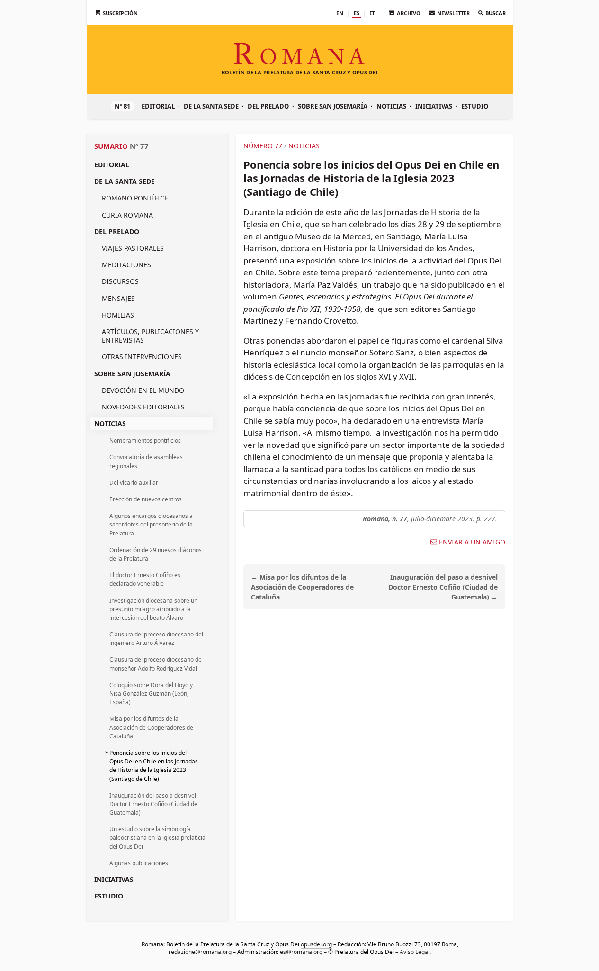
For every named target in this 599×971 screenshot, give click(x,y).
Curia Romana (127, 214)
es (356, 13)
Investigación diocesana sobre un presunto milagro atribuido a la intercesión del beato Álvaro (153, 609)
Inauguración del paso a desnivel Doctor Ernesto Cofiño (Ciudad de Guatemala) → (443, 586)
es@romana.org (301, 952)
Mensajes (118, 298)
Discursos (120, 281)
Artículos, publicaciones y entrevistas (150, 336)
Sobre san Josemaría (332, 106)
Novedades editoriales (143, 406)
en (339, 13)
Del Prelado (268, 106)
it (372, 13)
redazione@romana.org (200, 952)
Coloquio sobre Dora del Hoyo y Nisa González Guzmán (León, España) (151, 693)
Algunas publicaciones (138, 863)
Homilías (118, 314)
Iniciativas (433, 106)
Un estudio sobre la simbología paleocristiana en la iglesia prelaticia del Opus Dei (157, 837)
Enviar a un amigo (472, 542)
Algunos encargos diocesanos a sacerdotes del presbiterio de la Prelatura (151, 524)
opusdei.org (315, 944)
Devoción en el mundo (143, 390)
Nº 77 (139, 146)
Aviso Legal (414, 952)
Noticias (391, 106)
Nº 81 (122, 106)
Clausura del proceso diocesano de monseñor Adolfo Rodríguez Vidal (155, 663)
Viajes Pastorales (133, 248)
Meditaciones (126, 264)
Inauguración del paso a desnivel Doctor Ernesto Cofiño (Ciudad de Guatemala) (153, 804)
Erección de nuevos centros (145, 499)
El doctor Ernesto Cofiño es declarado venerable (144, 579)
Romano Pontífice (135, 197)
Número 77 (262, 145)
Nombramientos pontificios (145, 440)
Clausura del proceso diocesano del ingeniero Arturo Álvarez (156, 638)
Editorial (158, 106)
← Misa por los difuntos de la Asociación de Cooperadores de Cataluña (302, 586)
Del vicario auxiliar (133, 483)
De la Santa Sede (211, 106)
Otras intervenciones (142, 356)
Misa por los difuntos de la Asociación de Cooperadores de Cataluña (151, 727)
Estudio (474, 106)
